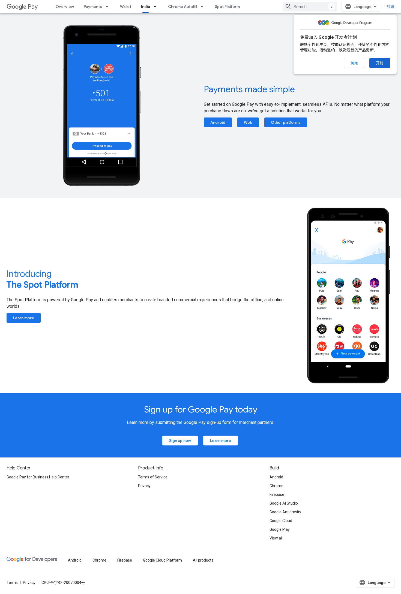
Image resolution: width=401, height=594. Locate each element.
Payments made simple (249, 89)
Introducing (42, 279)
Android (217, 122)
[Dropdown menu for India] (156, 6)
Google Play (280, 529)
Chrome (276, 486)
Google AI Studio (284, 503)
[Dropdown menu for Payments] (108, 6)
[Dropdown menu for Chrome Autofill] (203, 6)
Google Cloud (281, 520)
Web (248, 122)
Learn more (23, 317)
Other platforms (286, 122)
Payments (93, 6)
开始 (380, 63)
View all (276, 538)
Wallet (125, 6)
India (145, 6)
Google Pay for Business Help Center (38, 477)
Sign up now (180, 440)
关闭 (354, 63)
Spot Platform (227, 6)
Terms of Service (152, 477)
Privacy (144, 486)
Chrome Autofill (182, 6)
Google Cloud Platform (162, 560)
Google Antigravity (285, 512)
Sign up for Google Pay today (200, 409)
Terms (12, 582)
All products (203, 560)
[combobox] (310, 6)
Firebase (277, 494)
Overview (65, 6)
